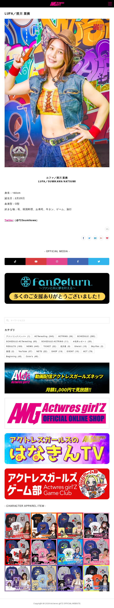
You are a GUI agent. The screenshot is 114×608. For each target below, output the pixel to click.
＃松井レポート (82, 341)
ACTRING (65, 336)
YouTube (25, 351)
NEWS (33, 346)
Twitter (9, 220)
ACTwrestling (44, 336)
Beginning (14, 356)
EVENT (73, 351)
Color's (32, 356)
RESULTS (14, 346)
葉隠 (10, 351)
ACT (88, 351)
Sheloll (81, 346)
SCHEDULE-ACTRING (55, 341)
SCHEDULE (86, 336)
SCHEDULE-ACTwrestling (21, 341)
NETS (42, 351)
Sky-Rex (97, 346)
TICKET (49, 346)
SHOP (57, 351)
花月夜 (65, 346)
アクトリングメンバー (18, 336)
